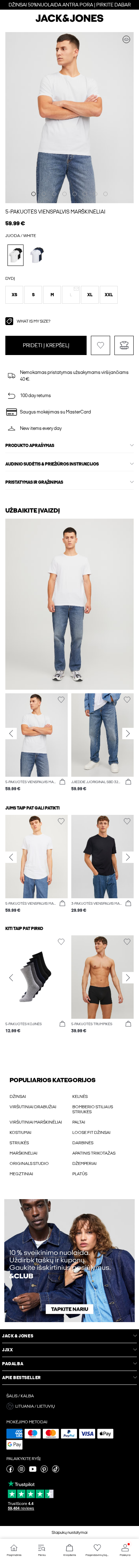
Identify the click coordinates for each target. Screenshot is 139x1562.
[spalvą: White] (15, 255)
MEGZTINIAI (21, 1173)
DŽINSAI (18, 1096)
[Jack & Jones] (69, 21)
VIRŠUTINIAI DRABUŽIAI (33, 1106)
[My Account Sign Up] (69, 1260)
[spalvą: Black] (37, 255)
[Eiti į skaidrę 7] (95, 194)
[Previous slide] (11, 733)
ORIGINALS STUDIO (29, 1163)
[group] (36, 745)
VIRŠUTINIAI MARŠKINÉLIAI (36, 1122)
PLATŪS (79, 1173)
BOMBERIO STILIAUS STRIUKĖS (92, 1109)
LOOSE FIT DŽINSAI (91, 1132)
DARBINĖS (82, 1142)
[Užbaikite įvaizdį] (126, 39)
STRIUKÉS (19, 1142)
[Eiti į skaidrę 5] (74, 194)
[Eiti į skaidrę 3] (54, 194)
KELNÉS (80, 1096)
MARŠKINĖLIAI (23, 1153)
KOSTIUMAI (20, 1132)
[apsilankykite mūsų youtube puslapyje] (32, 1471)
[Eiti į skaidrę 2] (44, 194)
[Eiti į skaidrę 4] (64, 194)
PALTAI (78, 1122)
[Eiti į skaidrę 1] (33, 194)
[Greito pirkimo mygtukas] (62, 782)
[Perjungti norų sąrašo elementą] (100, 345)
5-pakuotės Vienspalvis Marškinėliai (55, 212)
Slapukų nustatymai (70, 1532)
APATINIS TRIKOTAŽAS (93, 1153)
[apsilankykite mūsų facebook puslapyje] (10, 1471)
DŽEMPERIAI (84, 1163)
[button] (14, 295)
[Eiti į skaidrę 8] (105, 194)
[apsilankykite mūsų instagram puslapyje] (21, 1471)
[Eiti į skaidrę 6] (85, 194)
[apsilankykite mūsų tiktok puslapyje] (55, 1471)
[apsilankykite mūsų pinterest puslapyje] (44, 1471)
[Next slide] (128, 733)
